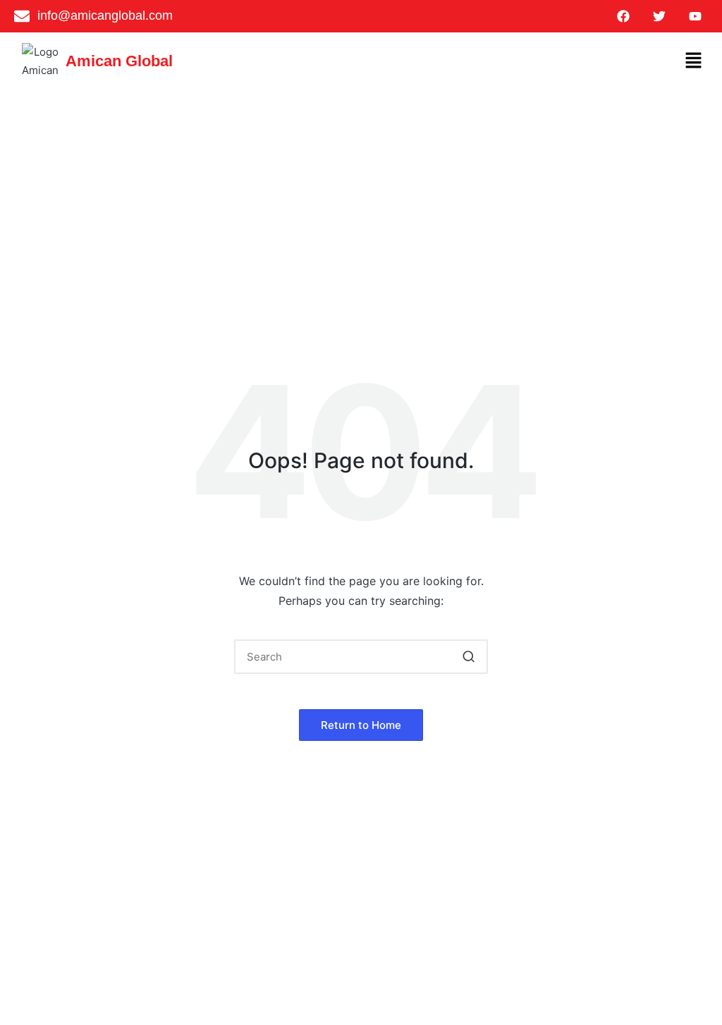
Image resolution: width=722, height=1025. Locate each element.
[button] (694, 61)
